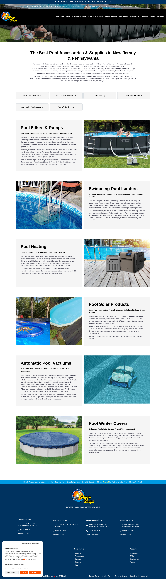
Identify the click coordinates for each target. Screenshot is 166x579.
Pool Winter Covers (66, 107)
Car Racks (123, 17)
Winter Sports (148, 17)
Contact (160, 17)
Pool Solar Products (133, 95)
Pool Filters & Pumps (32, 95)
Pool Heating (100, 95)
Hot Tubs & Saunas (64, 17)
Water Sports (111, 17)
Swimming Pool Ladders (66, 95)
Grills (100, 17)
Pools (93, 17)
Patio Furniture (81, 17)
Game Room (135, 17)
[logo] (9, 16)
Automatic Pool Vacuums (32, 107)
